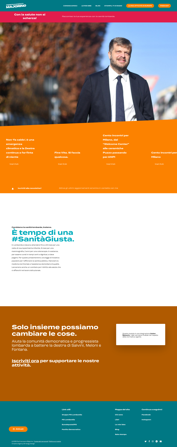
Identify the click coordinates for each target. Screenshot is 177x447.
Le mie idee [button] (120, 425)
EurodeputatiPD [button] (69, 425)
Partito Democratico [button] (71, 429)
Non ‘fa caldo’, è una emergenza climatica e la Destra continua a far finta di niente (20, 148)
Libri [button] (117, 420)
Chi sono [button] (119, 415)
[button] (137, 16)
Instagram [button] (146, 420)
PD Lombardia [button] (68, 420)
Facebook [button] (146, 415)
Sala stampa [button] (121, 434)
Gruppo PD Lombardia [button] (72, 415)
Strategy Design (29, 444)
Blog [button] (117, 429)
